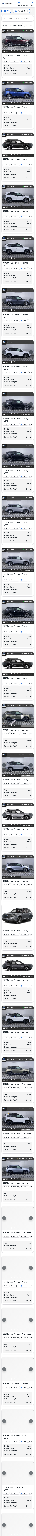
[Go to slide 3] (18, 50)
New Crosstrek (17, 25)
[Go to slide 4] (21, 50)
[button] (19, 3)
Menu (32, 5)
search (23, 5)
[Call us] (27, 3)
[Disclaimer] (4, 66)
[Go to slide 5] (24, 50)
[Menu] (32, 2)
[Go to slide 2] (14, 50)
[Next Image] (31, 41)
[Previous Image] (4, 41)
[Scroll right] (33, 11)
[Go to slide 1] (11, 50)
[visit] (19, 3)
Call (27, 5)
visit (19, 5)
